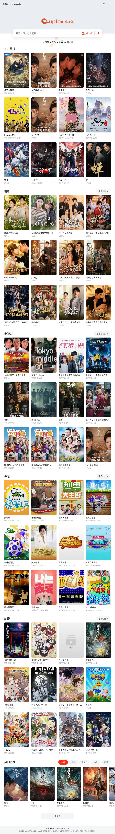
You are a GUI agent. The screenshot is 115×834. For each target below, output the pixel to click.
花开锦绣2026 (37, 90)
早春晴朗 (62, 90)
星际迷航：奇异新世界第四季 (98, 375)
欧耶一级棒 (63, 607)
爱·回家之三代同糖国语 (14, 465)
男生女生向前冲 (92, 562)
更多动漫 (102, 618)
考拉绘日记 (9, 705)
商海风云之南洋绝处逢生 (96, 322)
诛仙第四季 (63, 660)
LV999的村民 (92, 749)
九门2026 (90, 90)
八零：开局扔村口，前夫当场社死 (71, 277)
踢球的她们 (9, 562)
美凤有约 (35, 562)
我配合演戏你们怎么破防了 (16, 322)
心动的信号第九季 (66, 135)
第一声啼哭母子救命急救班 (97, 420)
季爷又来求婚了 (11, 277)
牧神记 (86, 803)
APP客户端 (61, 828)
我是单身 (35, 607)
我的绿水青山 (64, 465)
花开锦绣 (35, 135)
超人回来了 (91, 517)
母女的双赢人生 (65, 232)
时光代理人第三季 (39, 705)
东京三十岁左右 (38, 375)
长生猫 (7, 749)
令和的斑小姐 (10, 660)
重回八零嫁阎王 (11, 232)
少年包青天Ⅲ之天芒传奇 (14, 375)
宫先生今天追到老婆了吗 (42, 232)
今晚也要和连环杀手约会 (69, 375)
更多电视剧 (101, 333)
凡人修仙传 (91, 135)
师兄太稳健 (9, 90)
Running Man (10, 135)
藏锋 (61, 420)
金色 (6, 420)
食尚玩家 (62, 562)
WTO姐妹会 (91, 607)
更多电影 (102, 191)
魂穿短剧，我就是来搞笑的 (97, 232)
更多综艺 (102, 476)
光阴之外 (62, 180)
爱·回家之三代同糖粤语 (41, 465)
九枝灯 (34, 277)
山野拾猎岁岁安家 (93, 277)
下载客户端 (59, 42)
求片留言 (51, 828)
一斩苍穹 (35, 180)
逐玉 (6, 803)
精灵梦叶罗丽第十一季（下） (71, 705)
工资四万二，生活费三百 (69, 322)
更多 (56, 816)
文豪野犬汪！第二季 (40, 660)
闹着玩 (7, 517)
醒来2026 (35, 420)
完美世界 (90, 660)
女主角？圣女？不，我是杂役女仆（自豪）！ (44, 749)
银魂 (6, 180)
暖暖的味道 (36, 517)
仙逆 (32, 803)
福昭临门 (35, 322)
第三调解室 (9, 607)
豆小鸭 (89, 705)
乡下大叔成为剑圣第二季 (69, 749)
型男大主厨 (63, 517)
